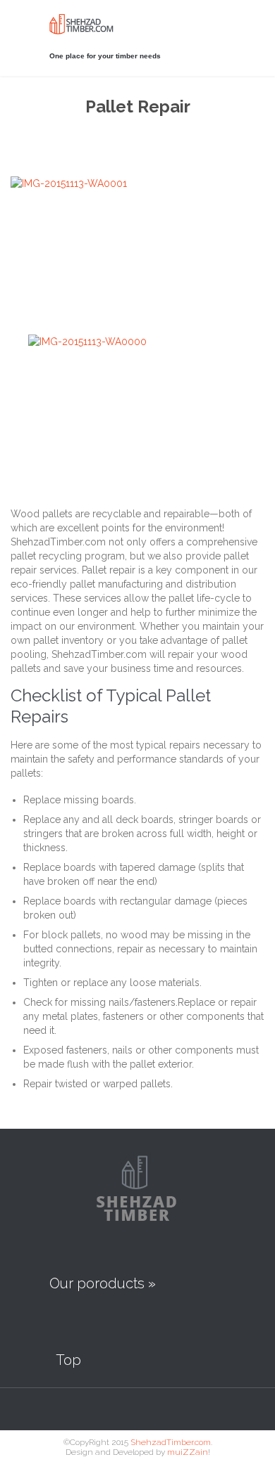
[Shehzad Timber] (91, 24)
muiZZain (187, 1452)
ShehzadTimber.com (170, 1442)
